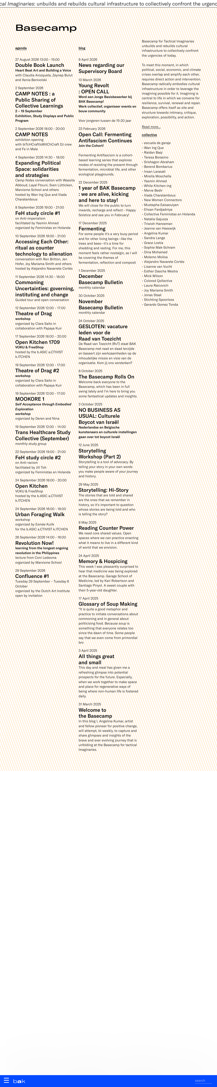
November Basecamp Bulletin (101, 304)
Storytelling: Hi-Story (104, 490)
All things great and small (96, 659)
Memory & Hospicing (103, 561)
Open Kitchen (31, 486)
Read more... (151, 127)
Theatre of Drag (33, 313)
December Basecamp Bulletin (101, 279)
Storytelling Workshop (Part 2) (100, 453)
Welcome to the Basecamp (95, 713)
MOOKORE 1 (30, 399)
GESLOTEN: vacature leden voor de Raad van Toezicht (103, 332)
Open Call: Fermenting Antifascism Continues (105, 137)
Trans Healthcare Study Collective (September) (43, 435)
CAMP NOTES (31, 134)
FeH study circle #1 (37, 213)
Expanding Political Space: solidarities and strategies (38, 169)
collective (149, 135)
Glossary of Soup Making (108, 604)
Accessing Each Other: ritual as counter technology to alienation (43, 247)
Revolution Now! (34, 543)
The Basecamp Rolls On (106, 376)
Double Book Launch (39, 65)
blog (82, 48)
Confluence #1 (32, 576)
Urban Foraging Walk (40, 514)
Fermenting (92, 228)
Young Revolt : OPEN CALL (94, 88)
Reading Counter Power (106, 528)
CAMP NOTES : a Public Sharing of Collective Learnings (39, 99)
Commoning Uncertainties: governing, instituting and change (44, 288)
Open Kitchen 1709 (37, 342)
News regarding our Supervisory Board (101, 68)
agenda (21, 48)
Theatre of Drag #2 (37, 370)
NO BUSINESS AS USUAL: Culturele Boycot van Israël (100, 416)
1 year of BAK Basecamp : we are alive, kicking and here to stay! (107, 194)
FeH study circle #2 (38, 457)
